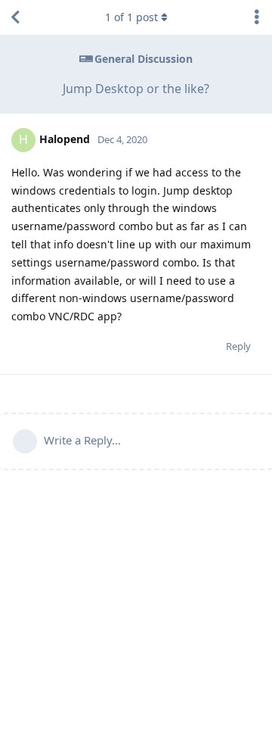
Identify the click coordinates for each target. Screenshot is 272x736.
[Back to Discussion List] (15, 17)
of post (131, 17)
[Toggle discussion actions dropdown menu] (257, 17)
